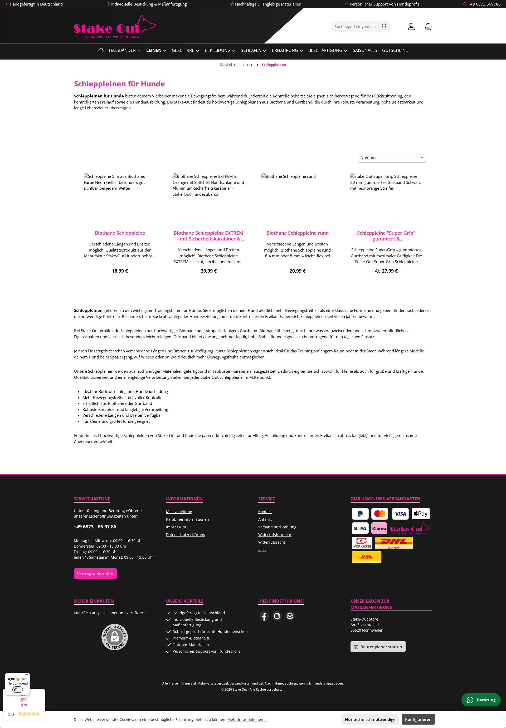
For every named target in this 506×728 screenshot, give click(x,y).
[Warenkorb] (426, 26)
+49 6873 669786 (484, 4)
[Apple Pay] (420, 514)
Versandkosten (240, 683)
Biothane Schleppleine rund (297, 233)
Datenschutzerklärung (185, 534)
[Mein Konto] (411, 26)
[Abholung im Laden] (410, 528)
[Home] (101, 50)
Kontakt (265, 511)
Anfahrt (265, 519)
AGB (262, 549)
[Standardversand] (366, 557)
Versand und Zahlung (277, 526)
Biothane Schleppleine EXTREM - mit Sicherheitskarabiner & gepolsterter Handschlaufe (209, 236)
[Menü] (26, 676)
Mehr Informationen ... (247, 719)
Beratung (485, 699)
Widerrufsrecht (271, 542)
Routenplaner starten (380, 646)
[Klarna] (379, 528)
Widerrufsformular (274, 534)
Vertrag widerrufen (95, 573)
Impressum (176, 526)
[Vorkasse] (362, 543)
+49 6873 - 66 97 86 (95, 526)
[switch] (17, 689)
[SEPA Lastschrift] (360, 528)
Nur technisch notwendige (370, 719)
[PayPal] (360, 514)
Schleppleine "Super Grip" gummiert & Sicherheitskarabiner (386, 236)
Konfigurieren (418, 719)
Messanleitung (179, 511)
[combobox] (355, 26)
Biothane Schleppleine (120, 233)
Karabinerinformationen (187, 519)
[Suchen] (384, 26)
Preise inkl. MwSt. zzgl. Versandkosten (119, 277)
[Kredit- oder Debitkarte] (390, 514)
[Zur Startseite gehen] (114, 26)
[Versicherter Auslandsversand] (394, 543)
